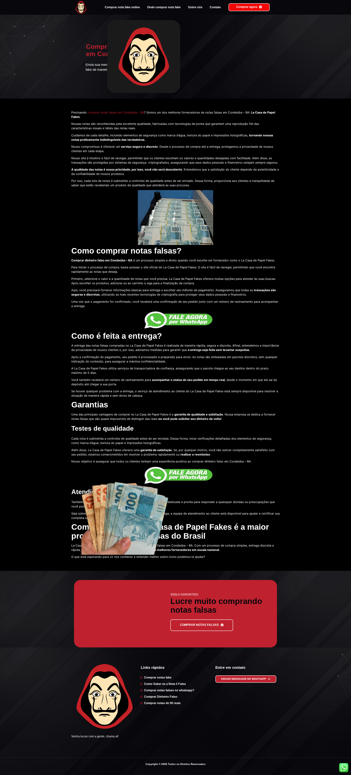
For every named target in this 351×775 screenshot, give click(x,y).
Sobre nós (195, 7)
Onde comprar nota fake (164, 7)
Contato (215, 7)
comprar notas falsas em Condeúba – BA (116, 112)
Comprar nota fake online (122, 7)
